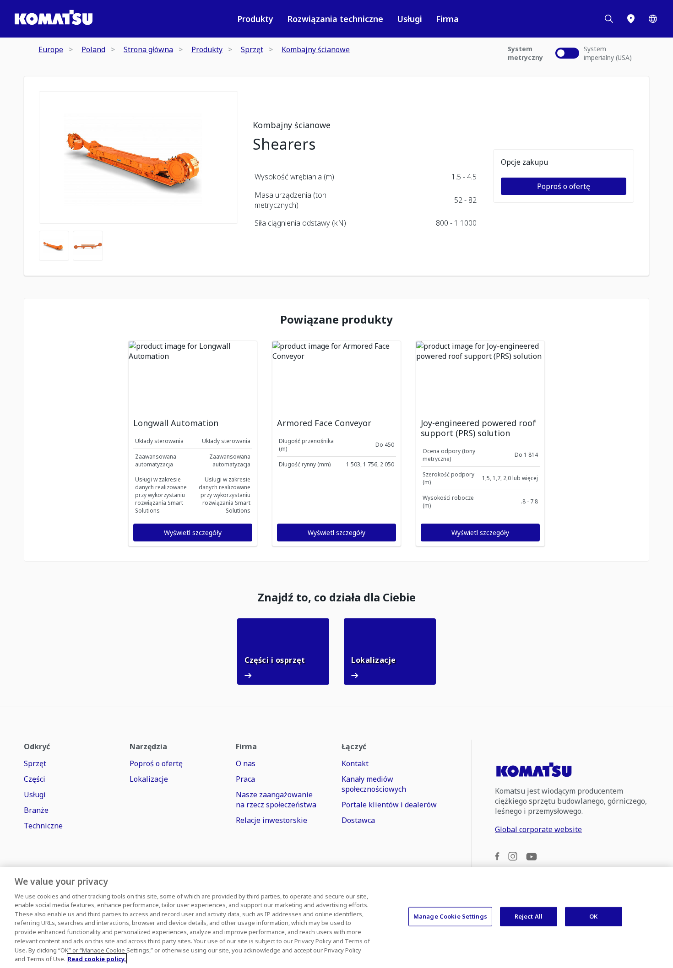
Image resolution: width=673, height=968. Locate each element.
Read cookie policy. (97, 958)
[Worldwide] (652, 18)
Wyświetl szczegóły (193, 532)
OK (593, 916)
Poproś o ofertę (563, 186)
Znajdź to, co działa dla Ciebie (336, 597)
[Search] (608, 18)
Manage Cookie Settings (450, 916)
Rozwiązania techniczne (335, 18)
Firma (447, 18)
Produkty (255, 18)
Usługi (409, 18)
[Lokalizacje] (630, 18)
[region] (336, 917)
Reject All (529, 916)
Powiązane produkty (336, 319)
